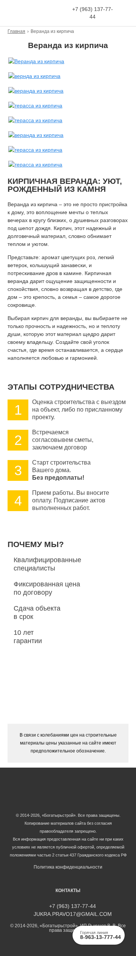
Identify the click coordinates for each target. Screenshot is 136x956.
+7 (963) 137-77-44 (92, 13)
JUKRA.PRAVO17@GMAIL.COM (73, 914)
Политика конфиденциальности (68, 867)
